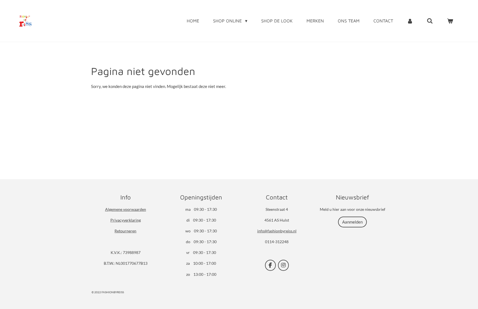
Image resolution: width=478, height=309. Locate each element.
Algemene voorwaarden (125, 209)
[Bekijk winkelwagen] (450, 20)
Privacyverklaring (125, 220)
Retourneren (125, 230)
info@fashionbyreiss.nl (277, 230)
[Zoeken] (429, 20)
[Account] (410, 20)
